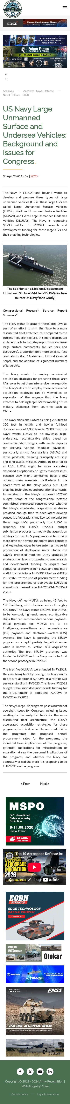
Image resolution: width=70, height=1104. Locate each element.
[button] (65, 8)
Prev (26, 784)
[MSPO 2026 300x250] (35, 821)
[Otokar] (35, 952)
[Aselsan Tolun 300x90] (35, 974)
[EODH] (35, 915)
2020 (34, 176)
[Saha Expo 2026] (35, 40)
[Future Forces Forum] (35, 51)
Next (43, 784)
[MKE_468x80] (35, 62)
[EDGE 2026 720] (35, 23)
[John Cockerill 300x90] (35, 1047)
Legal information (48, 1094)
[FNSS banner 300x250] (35, 1010)
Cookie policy (19, 1094)
